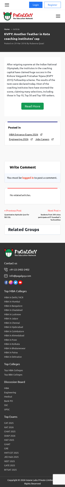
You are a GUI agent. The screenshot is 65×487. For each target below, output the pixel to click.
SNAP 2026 (9, 436)
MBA (6, 388)
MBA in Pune (10, 340)
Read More (32, 106)
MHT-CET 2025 (11, 452)
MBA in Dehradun (13, 357)
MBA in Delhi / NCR (13, 297)
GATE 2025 (9, 465)
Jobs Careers (42, 139)
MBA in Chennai (12, 323)
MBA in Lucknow (12, 314)
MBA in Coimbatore (14, 331)
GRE (6, 448)
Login (36, 4)
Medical (8, 396)
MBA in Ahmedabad (14, 335)
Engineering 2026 (18, 139)
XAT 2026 (9, 427)
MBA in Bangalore (13, 306)
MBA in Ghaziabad (13, 310)
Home (7, 29)
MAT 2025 (9, 440)
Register (52, 4)
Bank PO (8, 401)
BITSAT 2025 (10, 469)
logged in (28, 177)
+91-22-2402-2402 (19, 269)
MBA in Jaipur (11, 318)
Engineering (10, 392)
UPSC (7, 409)
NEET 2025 (9, 461)
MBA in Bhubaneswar (14, 348)
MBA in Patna (11, 352)
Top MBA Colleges (13, 370)
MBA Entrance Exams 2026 (23, 134)
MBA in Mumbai (12, 301)
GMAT (7, 444)
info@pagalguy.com (20, 276)
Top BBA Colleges (13, 374)
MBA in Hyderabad (13, 327)
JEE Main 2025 (11, 457)
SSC (6, 405)
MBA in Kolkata (12, 344)
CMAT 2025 (9, 431)
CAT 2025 (9, 423)
